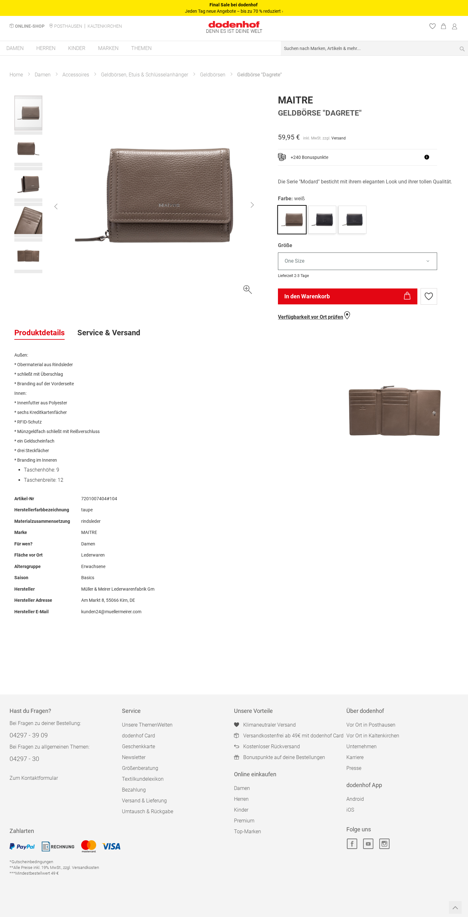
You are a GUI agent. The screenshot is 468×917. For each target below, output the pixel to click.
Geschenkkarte (138, 746)
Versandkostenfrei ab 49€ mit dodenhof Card (293, 736)
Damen (43, 75)
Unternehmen (361, 746)
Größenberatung (140, 768)
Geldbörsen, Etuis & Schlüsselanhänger (144, 75)
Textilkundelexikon (143, 779)
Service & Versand (108, 332)
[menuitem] (15, 48)
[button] (55, 206)
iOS (350, 810)
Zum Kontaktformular (34, 778)
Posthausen (68, 26)
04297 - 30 (24, 759)
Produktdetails (39, 332)
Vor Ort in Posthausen (370, 725)
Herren (241, 799)
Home (16, 75)
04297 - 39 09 (29, 735)
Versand (338, 138)
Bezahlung (134, 790)
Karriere (355, 757)
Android (355, 799)
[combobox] (374, 48)
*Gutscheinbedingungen (31, 861)
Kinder (241, 810)
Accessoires (75, 75)
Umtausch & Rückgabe (147, 811)
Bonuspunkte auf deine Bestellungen (284, 757)
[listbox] (366, 261)
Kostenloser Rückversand (271, 746)
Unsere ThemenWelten (147, 725)
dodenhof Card (138, 736)
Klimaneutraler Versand (269, 725)
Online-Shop (30, 26)
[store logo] (234, 24)
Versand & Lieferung (144, 801)
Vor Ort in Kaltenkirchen (372, 736)
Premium (244, 821)
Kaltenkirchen (105, 26)
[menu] (234, 48)
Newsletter (133, 757)
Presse (353, 768)
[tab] (39, 333)
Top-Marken (247, 831)
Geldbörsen (212, 75)
